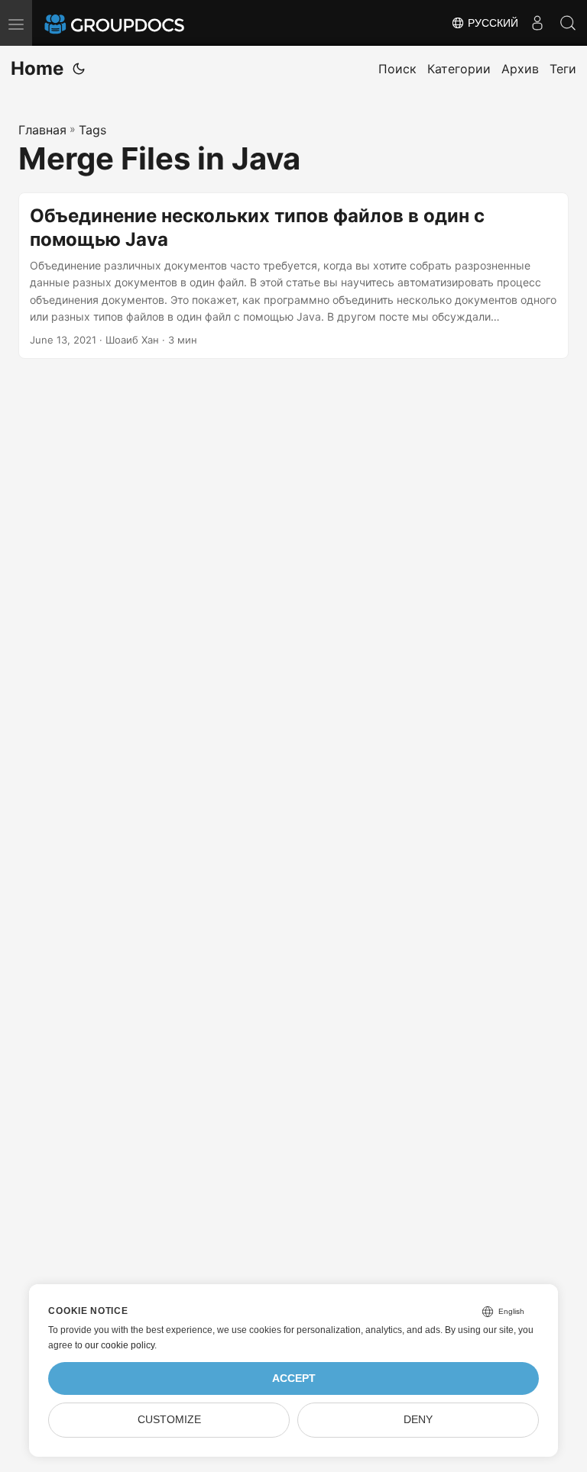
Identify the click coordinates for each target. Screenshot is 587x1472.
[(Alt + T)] (79, 69)
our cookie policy (119, 1345)
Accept (294, 1378)
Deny (418, 1419)
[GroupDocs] (135, 23)
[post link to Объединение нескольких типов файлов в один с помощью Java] (293, 276)
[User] (537, 23)
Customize (169, 1419)
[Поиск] (568, 23)
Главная (42, 129)
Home (37, 68)
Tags (92, 129)
